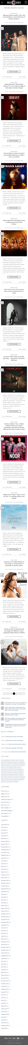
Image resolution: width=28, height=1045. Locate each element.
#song (11, 779)
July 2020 (3, 1017)
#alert (17, 760)
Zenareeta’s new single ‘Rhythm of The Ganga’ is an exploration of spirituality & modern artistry (14, 563)
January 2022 (4, 978)
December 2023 (4, 914)
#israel (3, 772)
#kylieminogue (8, 772)
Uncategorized (4, 816)
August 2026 (4, 824)
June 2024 (3, 897)
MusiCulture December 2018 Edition (14, 736)
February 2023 (4, 941)
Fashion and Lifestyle (6, 799)
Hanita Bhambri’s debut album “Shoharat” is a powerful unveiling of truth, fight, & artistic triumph (14, 86)
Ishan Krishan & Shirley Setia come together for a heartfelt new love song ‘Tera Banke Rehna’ (16, 703)
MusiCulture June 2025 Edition (19, 751)
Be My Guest (4, 791)
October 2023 (4, 919)
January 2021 (4, 1011)
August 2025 (4, 858)
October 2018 (4, 1022)
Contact (18, 1040)
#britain (3, 765)
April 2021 (3, 1003)
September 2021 (4, 989)
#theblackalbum (20, 779)
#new (3, 776)
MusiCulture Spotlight (6, 810)
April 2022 (3, 969)
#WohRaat (16, 781)
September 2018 (4, 1025)
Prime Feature (13, 13)
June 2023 (3, 930)
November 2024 (4, 883)
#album (13, 760)
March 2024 (4, 905)
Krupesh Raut (18, 1043)
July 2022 (3, 961)
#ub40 (3, 781)
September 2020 (4, 1014)
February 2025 (4, 874)
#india (12, 769)
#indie (15, 769)
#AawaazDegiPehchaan (6, 760)
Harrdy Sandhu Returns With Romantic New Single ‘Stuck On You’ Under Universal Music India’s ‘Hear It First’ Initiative (15, 709)
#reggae (16, 776)
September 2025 (4, 855)
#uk (6, 781)
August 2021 (4, 992)
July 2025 (3, 861)
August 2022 (4, 958)
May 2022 (3, 966)
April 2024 (3, 902)
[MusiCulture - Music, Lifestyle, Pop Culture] (14, 2)
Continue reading (14, 71)
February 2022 (4, 975)
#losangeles (15, 772)
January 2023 (4, 944)
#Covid (18, 765)
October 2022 (4, 953)
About (9, 1040)
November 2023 (4, 916)
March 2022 (4, 972)
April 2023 (3, 936)
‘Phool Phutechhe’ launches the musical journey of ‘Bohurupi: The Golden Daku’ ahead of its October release (15, 726)
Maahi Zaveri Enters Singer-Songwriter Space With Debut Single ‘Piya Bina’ (15, 714)
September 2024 (4, 888)
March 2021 (4, 1006)
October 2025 (4, 852)
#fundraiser (4, 769)
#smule (7, 779)
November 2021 (4, 983)
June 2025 (3, 863)
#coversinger (13, 765)
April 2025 (3, 869)
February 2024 (4, 908)
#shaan (3, 779)
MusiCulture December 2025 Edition (17, 744)
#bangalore (15, 762)
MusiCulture (20, 22)
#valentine (10, 781)
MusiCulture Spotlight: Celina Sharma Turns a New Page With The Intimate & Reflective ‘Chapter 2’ (15, 720)
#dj (7, 767)
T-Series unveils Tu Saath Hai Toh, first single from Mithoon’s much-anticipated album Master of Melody (14, 630)
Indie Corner (14, 82)
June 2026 (3, 830)
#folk (16, 767)
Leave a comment (22, 76)
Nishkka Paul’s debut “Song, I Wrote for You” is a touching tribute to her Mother (14, 496)
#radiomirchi (10, 776)
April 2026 (3, 835)
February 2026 (4, 841)
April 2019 (3, 1020)
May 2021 (3, 1000)
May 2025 (3, 866)
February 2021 (4, 1008)
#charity (7, 765)
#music (21, 774)
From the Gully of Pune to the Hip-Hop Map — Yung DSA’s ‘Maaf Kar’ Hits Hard (14, 358)
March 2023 (4, 939)
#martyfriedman (5, 774)
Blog (13, 1040)
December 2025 (4, 847)
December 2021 (4, 980)
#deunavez (4, 767)
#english (11, 767)
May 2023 (3, 933)
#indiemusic (20, 769)
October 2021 (4, 986)
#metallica (17, 774)
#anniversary (4, 762)
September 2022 (4, 955)
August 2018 (4, 1028)
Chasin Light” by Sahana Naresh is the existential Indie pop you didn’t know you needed (14, 155)
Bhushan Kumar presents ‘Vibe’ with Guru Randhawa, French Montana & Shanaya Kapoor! (14, 17)
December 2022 (4, 947)
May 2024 (3, 900)
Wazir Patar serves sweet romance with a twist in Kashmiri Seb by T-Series (14, 291)
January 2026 (4, 844)
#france (19, 767)
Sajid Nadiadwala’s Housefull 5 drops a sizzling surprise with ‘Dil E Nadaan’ (14, 222)
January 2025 (4, 877)
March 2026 (4, 838)
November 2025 (4, 849)
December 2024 (4, 880)
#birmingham (21, 762)
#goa (8, 769)
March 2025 (4, 872)
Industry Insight (4, 807)
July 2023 (3, 927)
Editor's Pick (4, 796)
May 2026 (3, 833)
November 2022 (4, 950)
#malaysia (21, 772)
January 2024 (4, 911)
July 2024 (3, 894)
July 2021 (3, 994)
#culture (22, 765)
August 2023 (4, 925)
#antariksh (10, 762)
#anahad (21, 760)
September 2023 (4, 922)
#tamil (14, 779)
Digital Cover (4, 793)
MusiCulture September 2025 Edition (14, 748)
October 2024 (4, 886)
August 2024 (4, 891)
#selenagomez (22, 776)
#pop (6, 776)
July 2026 (3, 827)
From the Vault (4, 802)
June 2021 (3, 997)
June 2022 (3, 964)
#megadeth (11, 774)
